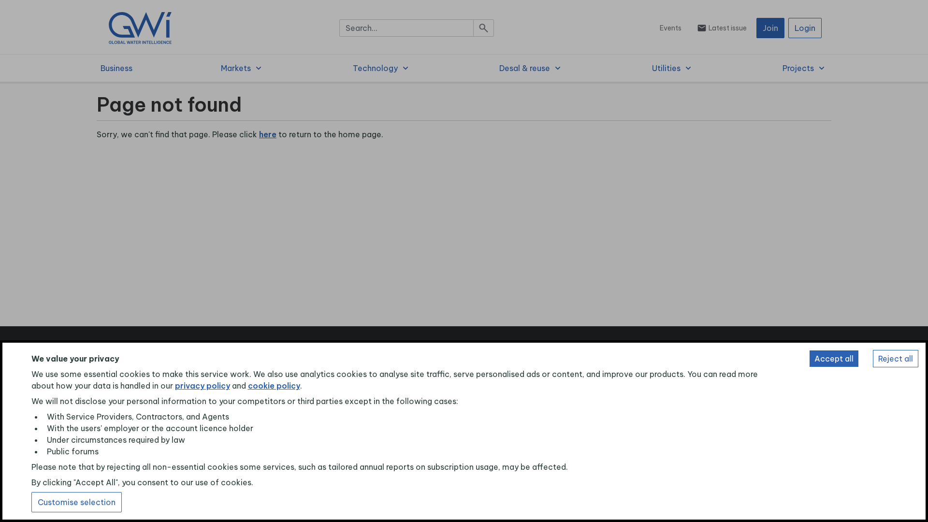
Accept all (834, 358)
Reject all (895, 358)
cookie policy (274, 386)
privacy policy (202, 386)
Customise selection (77, 502)
